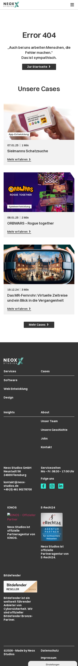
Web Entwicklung (16, 389)
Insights (9, 412)
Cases (45, 371)
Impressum (48, 657)
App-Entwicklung (19, 134)
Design (8, 397)
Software (10, 380)
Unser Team (49, 421)
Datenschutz (50, 650)
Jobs (44, 438)
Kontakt (46, 447)
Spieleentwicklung (19, 206)
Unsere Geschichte (54, 430)
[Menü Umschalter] (72, 5)
